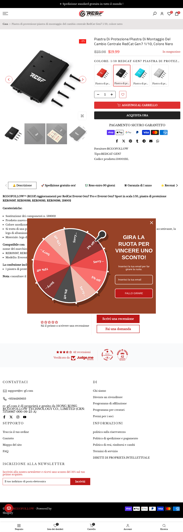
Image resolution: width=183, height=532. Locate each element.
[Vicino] (151, 222)
